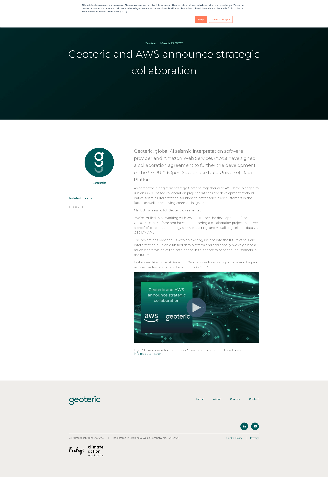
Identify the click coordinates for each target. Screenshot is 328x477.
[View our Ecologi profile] (86, 450)
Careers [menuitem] (235, 399)
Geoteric (151, 43)
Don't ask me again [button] (221, 19)
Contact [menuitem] (254, 399)
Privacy (254, 438)
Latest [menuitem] (200, 399)
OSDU (76, 207)
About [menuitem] (217, 399)
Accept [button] (201, 19)
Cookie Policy (234, 438)
